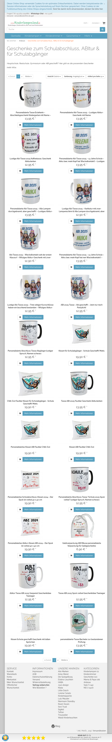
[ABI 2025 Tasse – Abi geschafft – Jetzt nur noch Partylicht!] (81, 287)
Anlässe (87, 682)
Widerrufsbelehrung (42, 682)
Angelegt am (73, 76)
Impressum (37, 671)
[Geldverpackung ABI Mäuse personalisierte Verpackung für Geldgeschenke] (81, 526)
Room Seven (63, 704)
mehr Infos (11, 67)
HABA (60, 682)
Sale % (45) (88, 685)
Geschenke (72, 35)
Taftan (61, 712)
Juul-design (63, 685)
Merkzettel (11, 679)
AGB (34, 674)
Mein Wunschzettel (15, 682)
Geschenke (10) (90, 677)
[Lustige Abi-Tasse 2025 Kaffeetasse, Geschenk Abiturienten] (30, 141)
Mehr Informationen (33, 125)
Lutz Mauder (63, 699)
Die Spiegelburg (65, 677)
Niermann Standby (66, 701)
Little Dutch (63, 690)
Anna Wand (63, 674)
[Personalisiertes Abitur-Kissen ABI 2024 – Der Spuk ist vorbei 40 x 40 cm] (30, 526)
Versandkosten (99, 731)
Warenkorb (12, 674)
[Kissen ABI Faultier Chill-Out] (81, 429)
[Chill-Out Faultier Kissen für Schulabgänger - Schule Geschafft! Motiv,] (30, 383)
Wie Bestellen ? (39, 688)
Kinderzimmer (53, 35)
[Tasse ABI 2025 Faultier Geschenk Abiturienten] (81, 383)
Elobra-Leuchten (65, 679)
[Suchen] (102, 29)
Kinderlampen (32, 35)
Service (12, 668)
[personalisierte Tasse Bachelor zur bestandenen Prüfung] (81, 622)
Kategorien (91, 668)
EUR (85, 23)
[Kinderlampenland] (25, 24)
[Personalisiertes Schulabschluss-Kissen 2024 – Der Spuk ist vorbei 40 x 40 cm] (30, 479)
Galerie (54, 76)
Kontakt (10, 671)
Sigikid (61, 709)
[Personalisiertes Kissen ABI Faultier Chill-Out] (30, 429)
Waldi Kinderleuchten (67, 718)
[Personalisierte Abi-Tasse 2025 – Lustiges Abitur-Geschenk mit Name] (81, 95)
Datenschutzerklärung (42, 677)
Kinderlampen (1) (91, 671)
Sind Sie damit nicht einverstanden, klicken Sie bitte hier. (78, 9)
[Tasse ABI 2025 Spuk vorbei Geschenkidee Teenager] (81, 576)
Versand (36, 679)
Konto (9, 677)
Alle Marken (63, 671)
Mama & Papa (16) (92, 679)
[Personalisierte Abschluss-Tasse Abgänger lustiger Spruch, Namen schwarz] (30, 333)
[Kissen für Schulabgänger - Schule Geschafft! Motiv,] (81, 333)
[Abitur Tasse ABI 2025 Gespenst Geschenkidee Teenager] (30, 576)
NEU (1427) (88, 688)
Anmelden (95, 23)
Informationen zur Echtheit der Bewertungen (84, 739)
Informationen (43, 668)
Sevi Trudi (62, 707)
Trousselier (63, 715)
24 (95, 76)
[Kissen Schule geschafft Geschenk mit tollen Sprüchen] (30, 622)
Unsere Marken (68, 668)
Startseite (16, 35)
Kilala (60, 688)
